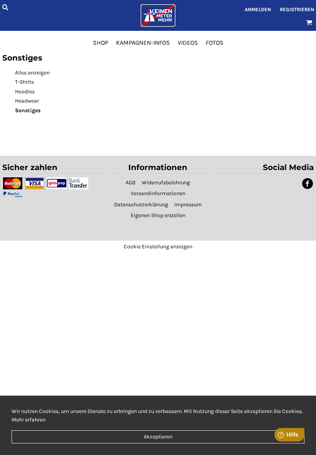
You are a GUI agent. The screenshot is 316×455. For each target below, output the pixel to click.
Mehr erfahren (28, 419)
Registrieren (297, 9)
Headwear (27, 101)
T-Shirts (24, 82)
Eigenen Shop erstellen (158, 215)
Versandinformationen (158, 193)
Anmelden (258, 9)
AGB (131, 182)
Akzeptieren (158, 436)
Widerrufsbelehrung (166, 182)
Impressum (188, 204)
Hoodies (25, 91)
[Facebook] (307, 183)
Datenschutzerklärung (141, 204)
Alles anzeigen (32, 72)
